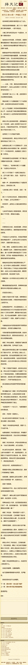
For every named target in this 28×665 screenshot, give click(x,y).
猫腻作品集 (19, 7)
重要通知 (3, 627)
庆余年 (24, 7)
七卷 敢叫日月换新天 (19, 11)
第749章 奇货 (3, 646)
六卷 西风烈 (12, 11)
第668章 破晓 (3, 650)
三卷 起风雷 (18, 10)
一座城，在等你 (19, 662)
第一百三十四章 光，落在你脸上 (7, 637)
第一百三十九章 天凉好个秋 (6, 630)
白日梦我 (13, 662)
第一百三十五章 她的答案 (6, 635)
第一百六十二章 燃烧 (5, 643)
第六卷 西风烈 (12, 17)
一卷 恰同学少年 (5, 10)
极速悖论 (24, 662)
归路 (21, 663)
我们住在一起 (8, 663)
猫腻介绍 (15, 7)
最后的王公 (8, 662)
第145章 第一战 (4, 645)
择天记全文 (3, 7)
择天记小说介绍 (9, 7)
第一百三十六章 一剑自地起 (6, 634)
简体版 (20, 1)
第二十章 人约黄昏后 (5, 655)
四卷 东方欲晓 (24, 10)
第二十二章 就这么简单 (5, 652)
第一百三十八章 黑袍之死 (6, 631)
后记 (2, 624)
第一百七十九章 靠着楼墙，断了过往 (8, 642)
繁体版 (25, 1)
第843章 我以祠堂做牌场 (14, 587)
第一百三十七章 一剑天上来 (6, 633)
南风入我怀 (3, 662)
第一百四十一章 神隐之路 (6, 625)
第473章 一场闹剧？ (5, 653)
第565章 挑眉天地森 (5, 647)
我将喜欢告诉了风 (15, 663)
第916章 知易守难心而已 (6, 649)
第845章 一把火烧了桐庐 (14, 584)
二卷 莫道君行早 (12, 10)
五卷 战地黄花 (6, 11)
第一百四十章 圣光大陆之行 (6, 628)
